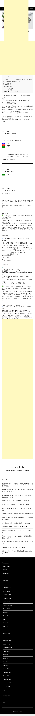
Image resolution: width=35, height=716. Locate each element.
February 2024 (6, 672)
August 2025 (6, 608)
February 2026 (6, 587)
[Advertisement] (17, 58)
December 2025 (7, 594)
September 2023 (7, 690)
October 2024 (6, 644)
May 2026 (5, 577)
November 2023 (7, 683)
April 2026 (5, 580)
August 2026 (6, 566)
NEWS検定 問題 (8, 83)
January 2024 (6, 676)
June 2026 (5, 573)
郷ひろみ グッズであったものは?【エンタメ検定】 (15, 504)
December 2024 (7, 637)
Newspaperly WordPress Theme (20, 710)
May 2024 (5, 661)
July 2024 (5, 654)
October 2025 (6, 601)
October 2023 (6, 686)
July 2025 (5, 612)
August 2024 (6, 651)
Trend (4, 699)
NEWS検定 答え (7, 84)
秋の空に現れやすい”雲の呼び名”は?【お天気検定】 (16, 501)
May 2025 (5, 619)
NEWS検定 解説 (7, 86)
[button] (8, 77)
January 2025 (6, 633)
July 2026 (5, 570)
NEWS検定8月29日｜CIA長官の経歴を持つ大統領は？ (16, 523)
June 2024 (5, 658)
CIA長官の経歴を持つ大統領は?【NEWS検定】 (14, 526)
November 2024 (7, 640)
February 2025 (6, 630)
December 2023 (7, 679)
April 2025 (5, 623)
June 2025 (5, 615)
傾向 (4, 702)
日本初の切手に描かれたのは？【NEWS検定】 (14, 547)
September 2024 (7, 647)
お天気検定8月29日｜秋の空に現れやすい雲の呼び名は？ (17, 513)
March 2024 (6, 668)
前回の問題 (8, 90)
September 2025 (7, 605)
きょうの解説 (9, 88)
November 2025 (7, 598)
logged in (15, 470)
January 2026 (6, 591)
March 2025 (6, 626)
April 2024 (5, 665)
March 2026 (6, 584)
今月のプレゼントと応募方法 (10, 91)
